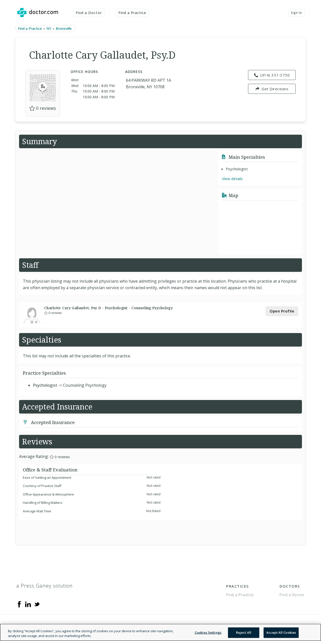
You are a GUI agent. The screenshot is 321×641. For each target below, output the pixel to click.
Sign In (296, 13)
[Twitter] (37, 604)
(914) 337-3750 (275, 74)
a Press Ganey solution (44, 585)
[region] (160, 632)
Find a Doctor (89, 12)
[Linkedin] (28, 604)
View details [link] (232, 178)
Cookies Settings (208, 632)
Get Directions (275, 88)
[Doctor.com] (37, 12)
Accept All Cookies (281, 632)
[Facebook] (19, 604)
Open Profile (282, 310)
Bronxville (64, 28)
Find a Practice (132, 12)
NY (48, 28)
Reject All (243, 632)
